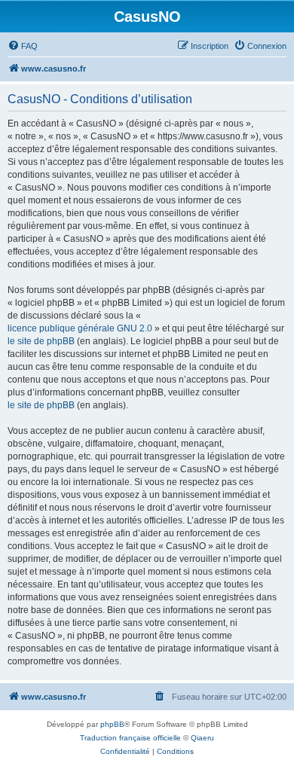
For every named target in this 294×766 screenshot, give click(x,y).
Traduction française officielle (130, 738)
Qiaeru (202, 738)
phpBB (112, 724)
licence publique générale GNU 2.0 (80, 328)
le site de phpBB (41, 341)
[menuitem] (23, 46)
